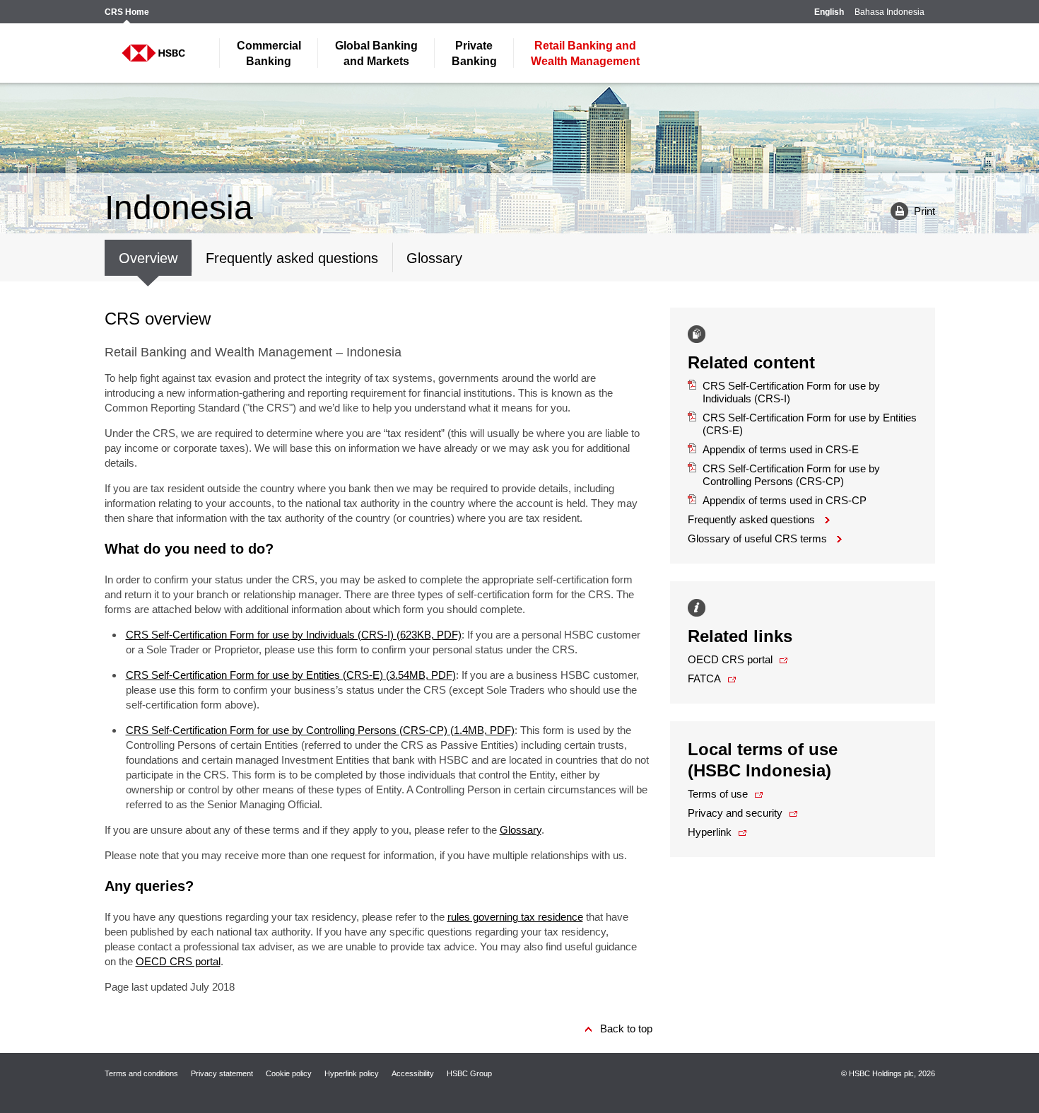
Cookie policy (289, 1073)
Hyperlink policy (351, 1073)
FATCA (704, 678)
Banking (269, 53)
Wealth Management (585, 53)
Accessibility (413, 1073)
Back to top (626, 1028)
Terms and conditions (141, 1073)
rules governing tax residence (515, 917)
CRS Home (127, 12)
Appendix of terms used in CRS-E (773, 449)
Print (907, 210)
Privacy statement (222, 1073)
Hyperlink (710, 832)
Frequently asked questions (751, 519)
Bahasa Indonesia (889, 12)
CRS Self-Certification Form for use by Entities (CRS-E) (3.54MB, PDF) (291, 675)
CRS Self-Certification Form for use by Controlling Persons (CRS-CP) (791, 474)
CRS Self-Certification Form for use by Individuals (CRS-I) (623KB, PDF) (294, 635)
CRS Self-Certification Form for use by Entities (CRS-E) (810, 424)
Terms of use (718, 794)
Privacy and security (735, 813)
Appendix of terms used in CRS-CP (777, 500)
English (829, 12)
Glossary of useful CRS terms (757, 538)
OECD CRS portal (178, 961)
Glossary (520, 830)
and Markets (376, 53)
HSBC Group (469, 1073)
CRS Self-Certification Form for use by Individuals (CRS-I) (791, 392)
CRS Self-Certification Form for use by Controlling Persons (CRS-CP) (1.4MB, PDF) (320, 730)
